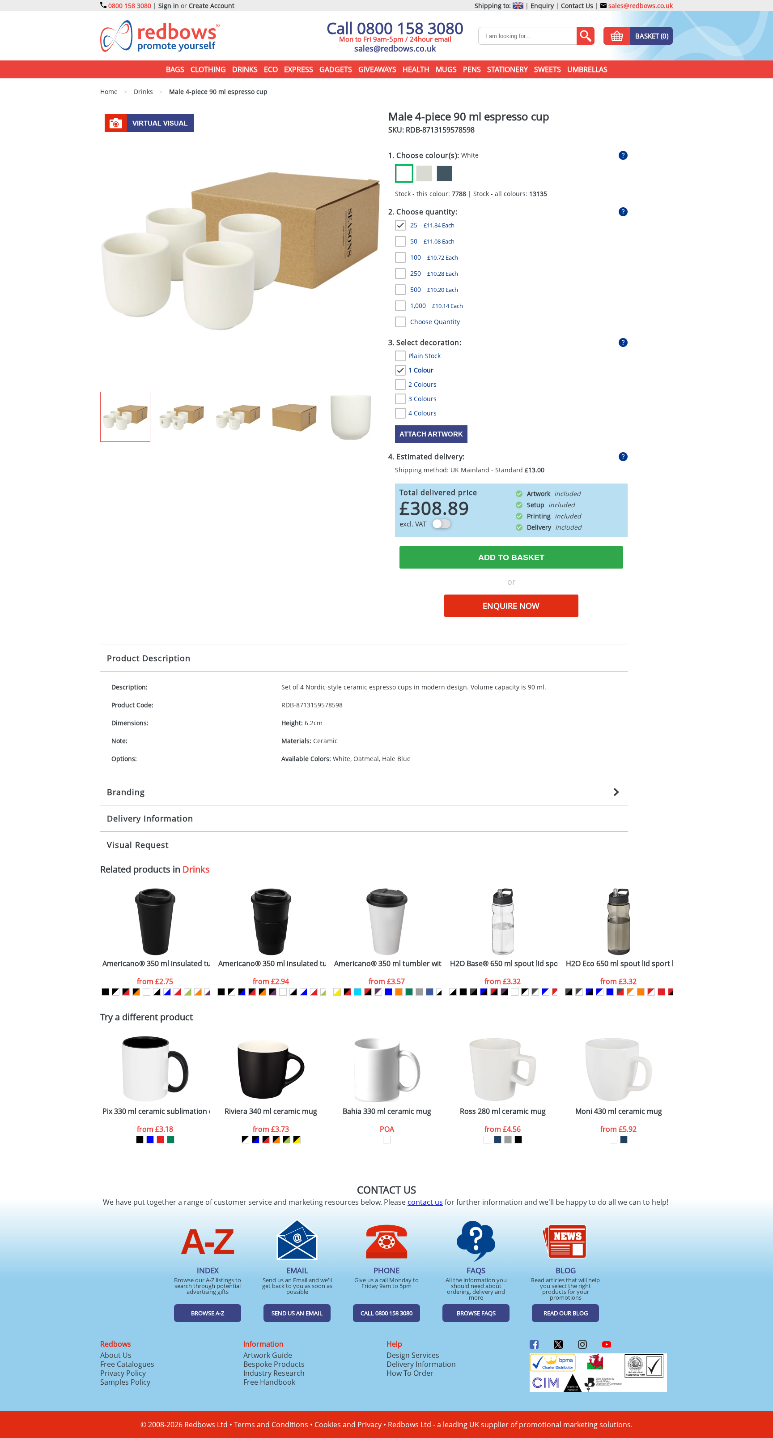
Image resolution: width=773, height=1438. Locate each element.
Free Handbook (269, 1382)
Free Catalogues (127, 1364)
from (155, 981)
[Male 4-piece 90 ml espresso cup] (240, 251)
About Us (116, 1355)
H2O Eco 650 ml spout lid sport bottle (619, 963)
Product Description (149, 658)
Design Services (412, 1355)
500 (434, 289)
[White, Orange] (198, 992)
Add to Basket (511, 557)
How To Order (409, 1373)
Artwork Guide (267, 1355)
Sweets (547, 69)
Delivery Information (150, 818)
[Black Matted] (518, 1139)
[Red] (160, 1139)
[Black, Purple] (272, 992)
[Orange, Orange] (641, 992)
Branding (126, 792)
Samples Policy (125, 1382)
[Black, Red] (126, 992)
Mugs (446, 69)
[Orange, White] (630, 992)
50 (432, 241)
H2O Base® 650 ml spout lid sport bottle (503, 963)
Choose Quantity (435, 321)
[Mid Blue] (429, 992)
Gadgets (335, 69)
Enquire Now (511, 605)
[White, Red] (177, 992)
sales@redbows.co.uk (640, 5)
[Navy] (497, 1139)
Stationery (507, 69)
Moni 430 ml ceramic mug (618, 1111)
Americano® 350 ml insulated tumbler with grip (272, 963)
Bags (175, 69)
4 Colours (422, 413)
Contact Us (577, 5)
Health (416, 69)
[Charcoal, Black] (473, 992)
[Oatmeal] (424, 173)
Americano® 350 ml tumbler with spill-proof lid (388, 963)
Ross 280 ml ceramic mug (503, 1111)
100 (434, 257)
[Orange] (399, 992)
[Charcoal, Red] (620, 992)
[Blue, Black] (484, 992)
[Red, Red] (661, 992)
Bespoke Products (274, 1364)
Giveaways (377, 69)
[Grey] (419, 992)
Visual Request (138, 844)
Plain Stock (424, 355)
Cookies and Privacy (348, 1424)
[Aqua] (357, 992)
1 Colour (420, 370)
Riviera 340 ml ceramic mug (271, 1111)
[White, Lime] (187, 992)
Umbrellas (587, 69)
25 (432, 225)
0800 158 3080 (129, 5)
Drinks (245, 69)
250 (434, 273)
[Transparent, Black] (453, 992)
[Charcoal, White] (535, 992)
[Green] (409, 992)
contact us (425, 1202)
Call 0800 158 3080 (395, 28)
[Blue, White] (545, 992)
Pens (472, 69)
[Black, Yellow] (297, 1139)
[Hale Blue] (444, 173)
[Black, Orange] (136, 992)
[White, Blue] (167, 992)
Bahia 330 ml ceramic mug (387, 1111)
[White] (404, 173)
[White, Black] (157, 992)
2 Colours (422, 384)
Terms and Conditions (271, 1424)
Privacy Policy (123, 1373)
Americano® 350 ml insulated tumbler (156, 963)
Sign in (168, 5)
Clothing (208, 69)
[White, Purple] (208, 992)
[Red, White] (556, 992)
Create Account (211, 5)
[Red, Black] (368, 992)
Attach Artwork (431, 434)
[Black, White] (115, 992)
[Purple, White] (378, 992)
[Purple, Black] (504, 992)
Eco (271, 69)
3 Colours (422, 398)
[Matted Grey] (508, 1139)
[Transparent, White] (514, 992)
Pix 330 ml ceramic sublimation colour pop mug (156, 1111)
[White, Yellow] (337, 992)
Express (298, 69)
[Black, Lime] (286, 1139)
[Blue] (388, 992)
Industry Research (274, 1373)
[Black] (105, 992)
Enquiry (542, 5)
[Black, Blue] (242, 992)
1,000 (436, 305)
